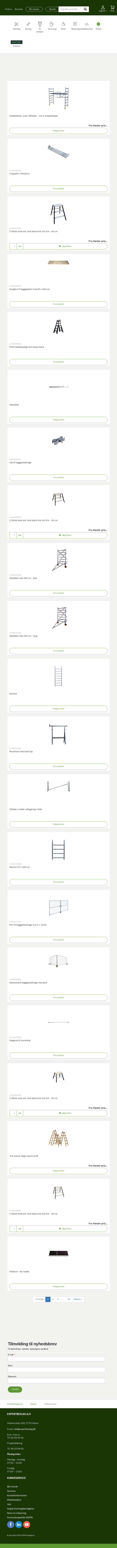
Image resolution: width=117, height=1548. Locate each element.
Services (19, 9)
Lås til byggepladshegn (20, 463)
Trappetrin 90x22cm (19, 174)
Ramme (13, 694)
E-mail (11, 1354)
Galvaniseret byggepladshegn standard (28, 983)
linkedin (18, 1524)
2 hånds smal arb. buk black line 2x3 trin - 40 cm (33, 231)
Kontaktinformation (17, 1495)
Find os (8, 9)
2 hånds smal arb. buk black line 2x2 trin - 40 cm (33, 1098)
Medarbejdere (14, 1500)
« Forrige (39, 1299)
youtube (26, 1524)
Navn (10, 1365)
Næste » (78, 1299)
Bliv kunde (34, 9)
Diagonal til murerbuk (20, 1040)
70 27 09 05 (17, 1449)
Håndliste (14, 405)
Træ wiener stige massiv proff (23, 1156)
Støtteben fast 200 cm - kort (23, 578)
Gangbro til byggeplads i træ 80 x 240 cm (29, 289)
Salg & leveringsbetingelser (20, 1509)
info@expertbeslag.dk (25, 1429)
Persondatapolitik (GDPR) (20, 1518)
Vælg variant (58, 131)
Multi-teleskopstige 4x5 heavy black (26, 347)
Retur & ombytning (16, 1513)
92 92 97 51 (17, 1438)
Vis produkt (58, 189)
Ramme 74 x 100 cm (19, 867)
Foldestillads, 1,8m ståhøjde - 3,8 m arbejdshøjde (33, 116)
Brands (52, 9)
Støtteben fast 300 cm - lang (23, 636)
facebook (10, 1524)
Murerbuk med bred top (21, 752)
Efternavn (12, 1376)
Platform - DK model (19, 1272)
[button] (103, 15)
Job (9, 1504)
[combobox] (73, 9)
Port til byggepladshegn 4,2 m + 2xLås (28, 925)
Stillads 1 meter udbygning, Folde (25, 809)
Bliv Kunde (12, 1487)
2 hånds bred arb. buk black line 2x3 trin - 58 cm (33, 520)
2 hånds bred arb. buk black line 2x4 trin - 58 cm (33, 1214)
